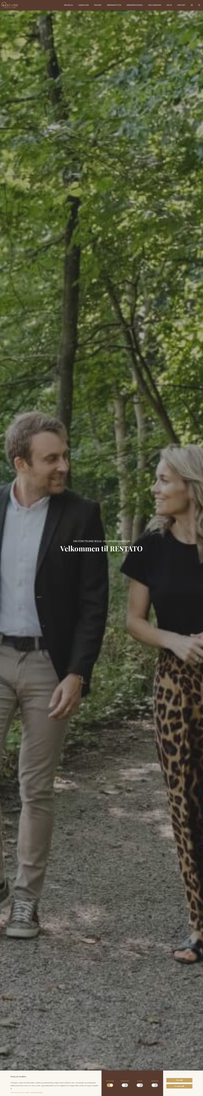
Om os (169, 5)
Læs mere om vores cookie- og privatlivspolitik (27, 1092)
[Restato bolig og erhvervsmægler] (10, 5)
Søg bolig (68, 5)
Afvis (179, 1080)
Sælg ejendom (154, 5)
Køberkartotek (114, 5)
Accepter (179, 1086)
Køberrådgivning (135, 5)
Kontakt (181, 5)
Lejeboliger (83, 5)
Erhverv (98, 5)
